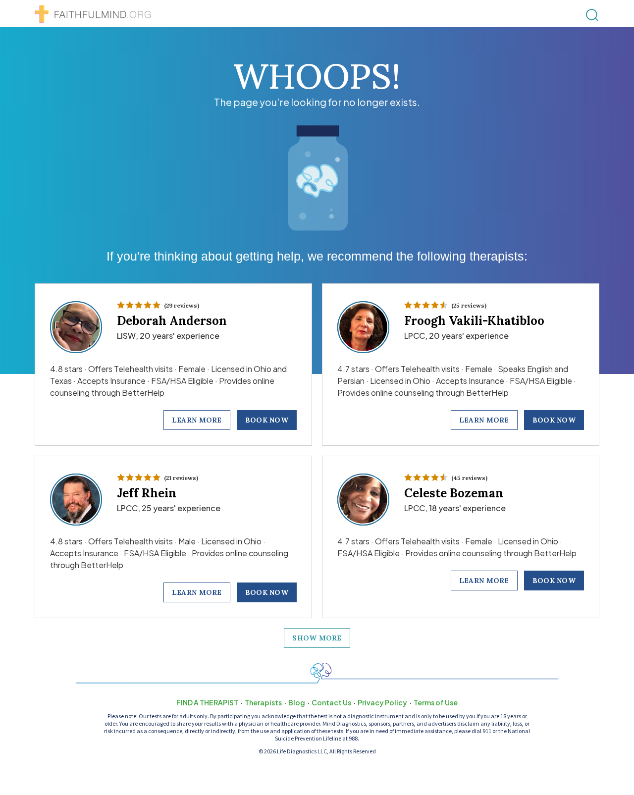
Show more (317, 638)
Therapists (263, 702)
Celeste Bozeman (453, 493)
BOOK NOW (266, 420)
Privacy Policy (382, 702)
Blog (296, 702)
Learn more (197, 420)
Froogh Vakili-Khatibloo (474, 320)
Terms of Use (436, 702)
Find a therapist (207, 702)
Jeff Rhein (146, 493)
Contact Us (331, 702)
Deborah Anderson (172, 320)
